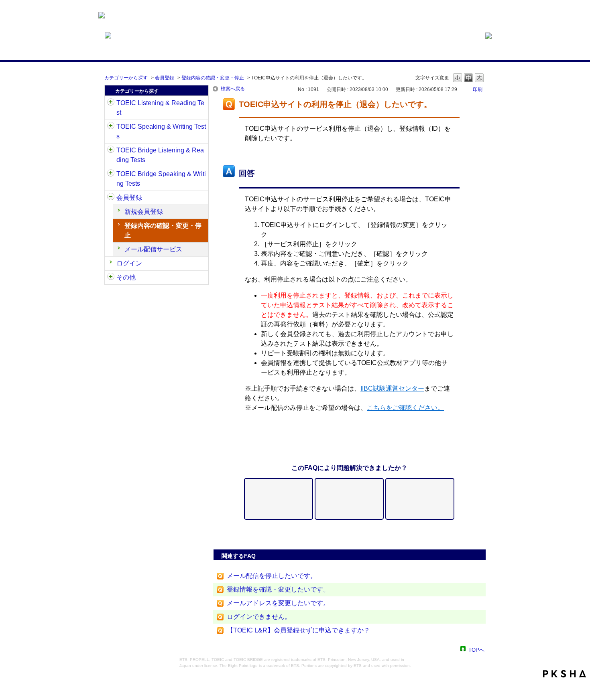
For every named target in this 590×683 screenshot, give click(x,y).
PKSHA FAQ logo (564, 674)
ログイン (129, 263)
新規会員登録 (143, 211)
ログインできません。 (259, 616)
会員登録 (164, 78)
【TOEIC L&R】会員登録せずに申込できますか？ (298, 630)
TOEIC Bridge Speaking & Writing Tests (161, 178)
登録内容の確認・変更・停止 (212, 78)
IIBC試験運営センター (392, 388)
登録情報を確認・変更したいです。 (278, 589)
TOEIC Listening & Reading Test (160, 107)
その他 (126, 277)
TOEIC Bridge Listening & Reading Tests (160, 155)
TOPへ (476, 649)
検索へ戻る (233, 88)
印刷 (477, 89)
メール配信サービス (153, 249)
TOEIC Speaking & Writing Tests (161, 131)
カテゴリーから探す (126, 78)
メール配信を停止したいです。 (272, 575)
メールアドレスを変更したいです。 (278, 603)
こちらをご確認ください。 (405, 407)
